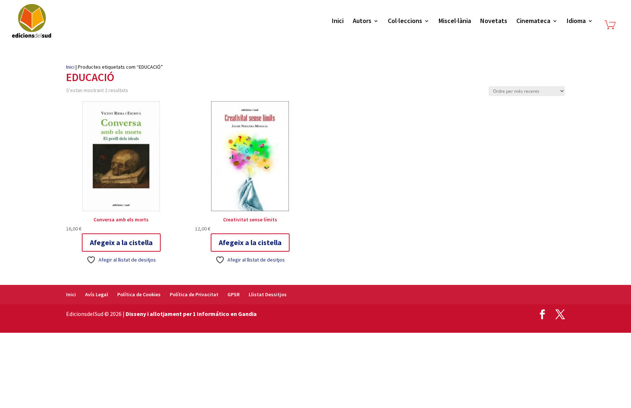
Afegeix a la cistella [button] (121, 242)
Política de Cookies (139, 294)
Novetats (493, 21)
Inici (338, 21)
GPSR (233, 294)
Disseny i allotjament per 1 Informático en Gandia (191, 313)
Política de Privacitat (194, 294)
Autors (362, 21)
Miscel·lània (455, 21)
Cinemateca (533, 21)
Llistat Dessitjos (268, 294)
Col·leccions (405, 21)
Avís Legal (96, 294)
